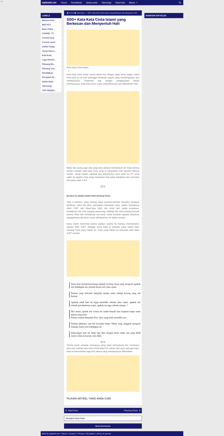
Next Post (73, 410)
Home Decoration (50, 51)
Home (64, 2)
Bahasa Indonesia (51, 20)
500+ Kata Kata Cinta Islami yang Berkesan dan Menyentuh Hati (96, 21)
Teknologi (106, 2)
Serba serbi (91, 2)
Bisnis (132, 2)
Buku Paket (47, 29)
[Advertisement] (103, 48)
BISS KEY (46, 24)
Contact (72, 433)
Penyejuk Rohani (50, 77)
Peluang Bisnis (49, 64)
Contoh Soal (48, 37)
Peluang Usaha (49, 68)
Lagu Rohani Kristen (51, 59)
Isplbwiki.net (49, 2)
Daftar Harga (48, 46)
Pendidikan (76, 2)
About (64, 433)
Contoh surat (48, 42)
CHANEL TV (48, 33)
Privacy (81, 433)
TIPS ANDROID (49, 90)
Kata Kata (120, 2)
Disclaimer (90, 433)
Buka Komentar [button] (102, 426)
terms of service (104, 433)
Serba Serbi (47, 81)
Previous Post (131, 410)
